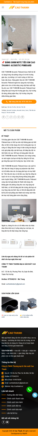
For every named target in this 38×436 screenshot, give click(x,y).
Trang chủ (5, 59)
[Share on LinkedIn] (22, 117)
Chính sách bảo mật (14, 409)
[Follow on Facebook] (3, 422)
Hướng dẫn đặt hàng (14, 395)
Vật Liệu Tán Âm (11, 107)
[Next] (36, 310)
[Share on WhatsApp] (3, 117)
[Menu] (3, 7)
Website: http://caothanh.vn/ (14, 386)
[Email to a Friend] (15, 117)
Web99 (24, 434)
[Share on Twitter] (11, 117)
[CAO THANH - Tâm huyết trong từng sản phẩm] (19, 7)
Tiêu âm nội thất (10, 112)
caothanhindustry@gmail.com (15, 284)
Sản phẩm (14, 59)
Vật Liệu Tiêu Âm (24, 59)
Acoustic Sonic (21, 110)
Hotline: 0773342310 (12, 376)
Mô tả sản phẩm (12, 130)
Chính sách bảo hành (15, 402)
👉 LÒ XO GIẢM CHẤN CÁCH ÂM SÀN (26, 316)
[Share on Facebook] (7, 117)
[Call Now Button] (29, 389)
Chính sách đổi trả (14, 406)
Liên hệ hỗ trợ (12, 413)
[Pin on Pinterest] (18, 117)
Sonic (26, 110)
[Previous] (1, 310)
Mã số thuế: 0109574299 (13, 380)
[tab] (19, 130)
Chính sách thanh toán (15, 398)
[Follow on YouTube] (7, 422)
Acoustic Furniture (11, 110)
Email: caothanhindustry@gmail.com (16, 383)
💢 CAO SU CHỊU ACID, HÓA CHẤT (10, 316)
